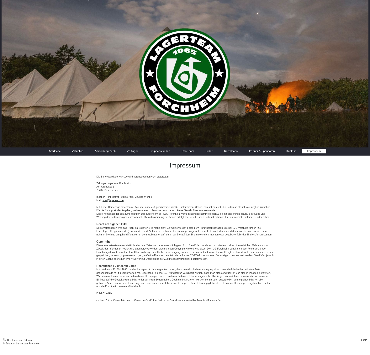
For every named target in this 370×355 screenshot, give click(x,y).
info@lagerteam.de (113, 200)
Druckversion (14, 340)
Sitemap (28, 340)
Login (364, 339)
